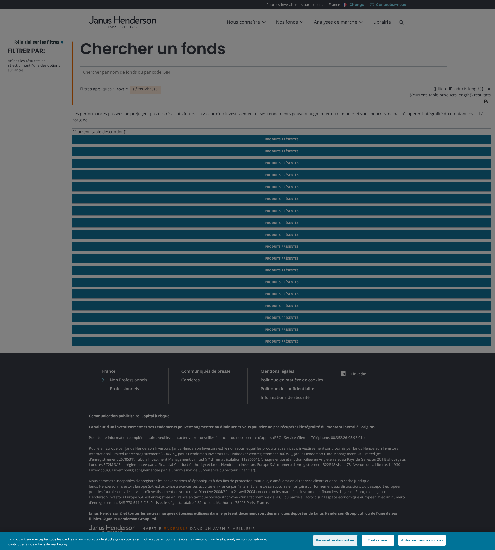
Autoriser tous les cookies (422, 540)
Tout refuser (378, 540)
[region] (247, 541)
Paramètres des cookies (335, 540)
